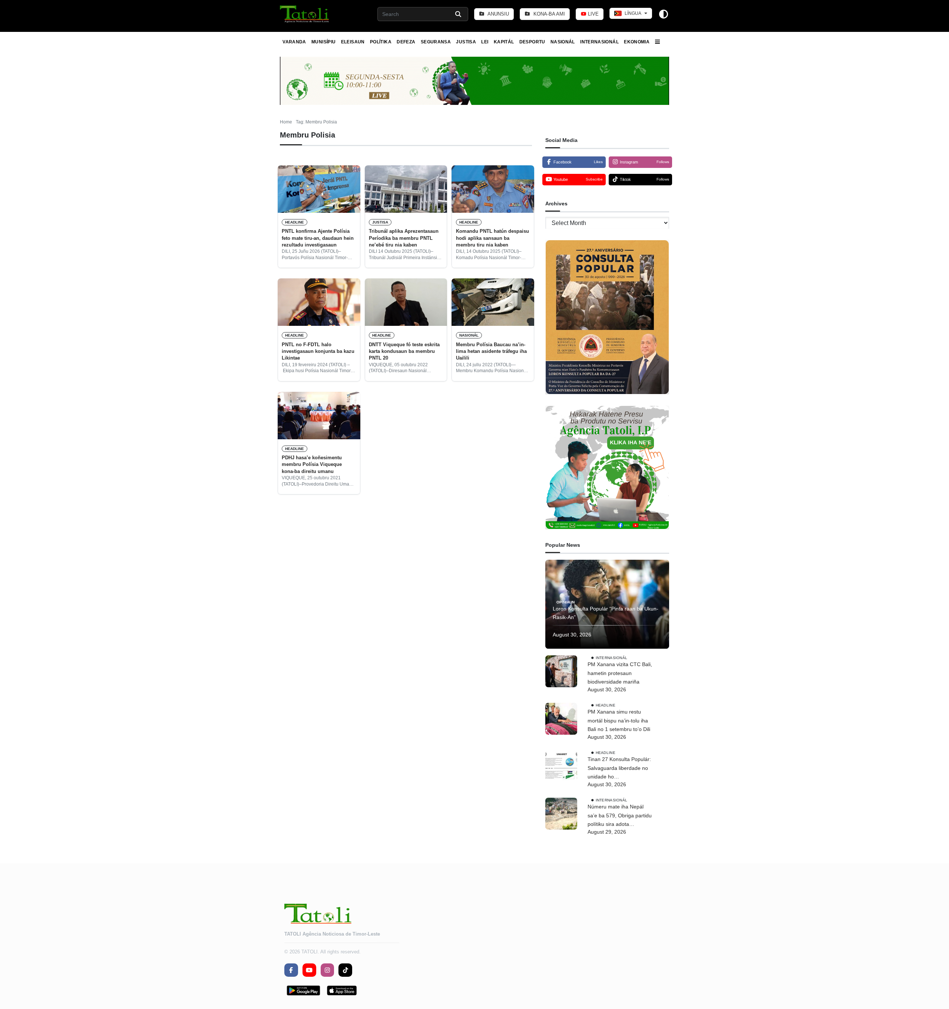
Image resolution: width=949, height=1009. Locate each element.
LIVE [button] (592, 14)
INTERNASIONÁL (599, 41)
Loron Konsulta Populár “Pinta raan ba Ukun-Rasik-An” (605, 613)
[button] (305, 14)
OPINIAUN (565, 602)
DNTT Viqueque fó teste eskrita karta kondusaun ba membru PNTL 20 (404, 351)
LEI (484, 41)
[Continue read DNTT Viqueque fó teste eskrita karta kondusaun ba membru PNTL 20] (406, 302)
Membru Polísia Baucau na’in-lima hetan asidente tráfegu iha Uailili (491, 351)
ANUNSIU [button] (497, 14)
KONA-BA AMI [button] (548, 14)
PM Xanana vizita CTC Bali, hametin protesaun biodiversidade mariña (620, 673)
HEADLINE (294, 222)
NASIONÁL (562, 41)
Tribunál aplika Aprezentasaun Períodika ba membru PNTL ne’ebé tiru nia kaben (404, 238)
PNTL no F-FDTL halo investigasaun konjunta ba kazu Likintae (318, 351)
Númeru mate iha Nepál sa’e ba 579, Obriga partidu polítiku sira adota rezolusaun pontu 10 (620, 816)
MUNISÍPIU (323, 41)
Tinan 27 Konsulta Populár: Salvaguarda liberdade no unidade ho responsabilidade (619, 768)
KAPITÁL (504, 41)
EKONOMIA (636, 41)
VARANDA (294, 41)
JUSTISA (466, 41)
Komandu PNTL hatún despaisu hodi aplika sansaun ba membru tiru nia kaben (492, 238)
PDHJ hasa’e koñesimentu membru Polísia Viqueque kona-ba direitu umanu (312, 464)
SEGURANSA (436, 41)
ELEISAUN (353, 41)
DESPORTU (532, 41)
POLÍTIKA (380, 41)
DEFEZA (406, 41)
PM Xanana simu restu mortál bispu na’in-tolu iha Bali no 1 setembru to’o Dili (619, 720)
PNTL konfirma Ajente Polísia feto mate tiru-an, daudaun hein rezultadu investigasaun (318, 238)
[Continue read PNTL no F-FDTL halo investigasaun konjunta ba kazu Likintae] (319, 302)
